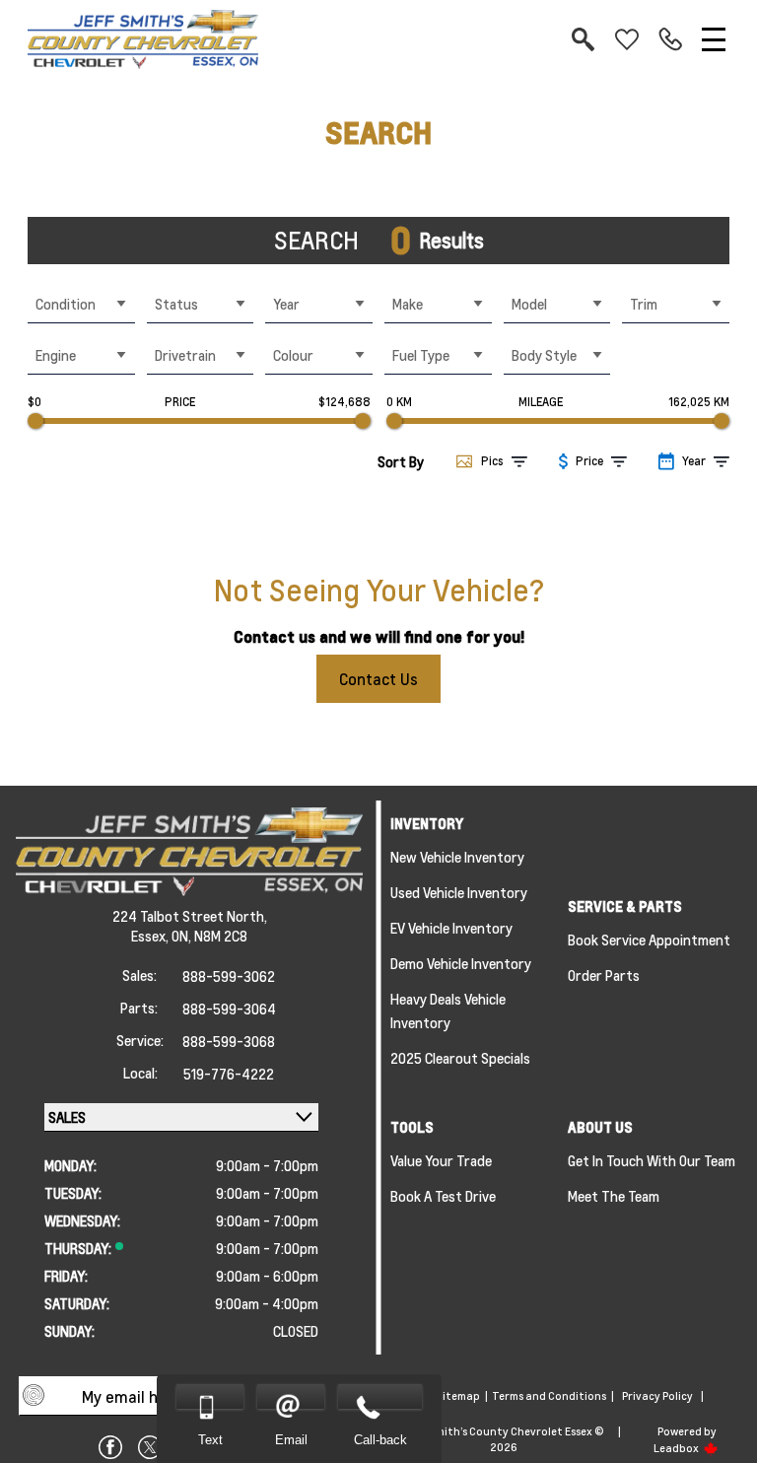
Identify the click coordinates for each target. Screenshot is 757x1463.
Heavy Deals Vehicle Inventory (448, 1010)
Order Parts (604, 975)
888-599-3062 (228, 976)
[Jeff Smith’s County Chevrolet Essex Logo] (143, 39)
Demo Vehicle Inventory (460, 963)
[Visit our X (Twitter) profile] (150, 1447)
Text (210, 1439)
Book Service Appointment (649, 939)
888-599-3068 (228, 1041)
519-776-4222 (228, 1073)
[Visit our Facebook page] (110, 1447)
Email (291, 1439)
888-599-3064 (229, 1008)
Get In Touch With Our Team (651, 1160)
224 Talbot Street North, (189, 916)
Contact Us (378, 678)
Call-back (380, 1439)
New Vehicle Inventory (457, 857)
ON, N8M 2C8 (209, 935)
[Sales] (670, 39)
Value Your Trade (441, 1160)
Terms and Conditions (549, 1396)
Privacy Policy (657, 1396)
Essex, (151, 935)
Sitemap (458, 1396)
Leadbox (677, 1448)
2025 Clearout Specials (460, 1058)
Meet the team (613, 1196)
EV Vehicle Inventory (451, 928)
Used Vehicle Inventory (458, 892)
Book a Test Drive (443, 1196)
